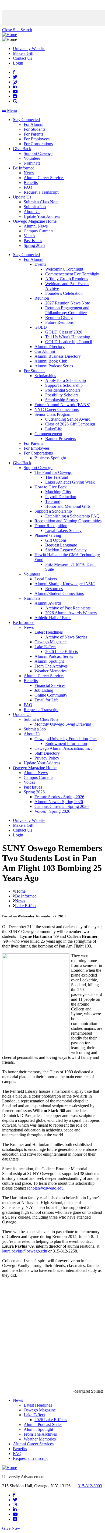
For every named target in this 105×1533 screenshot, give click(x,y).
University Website (29, 48)
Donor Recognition (50, 525)
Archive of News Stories (66, 637)
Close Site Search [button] (17, 29)
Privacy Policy (46, 758)
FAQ (28, 187)
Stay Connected (26, 119)
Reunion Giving (59, 317)
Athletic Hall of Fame (52, 617)
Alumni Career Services (44, 177)
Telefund (52, 501)
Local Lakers (45, 579)
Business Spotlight (50, 458)
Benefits (31, 182)
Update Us (22, 197)
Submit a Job (35, 206)
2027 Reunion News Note (67, 303)
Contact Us (22, 58)
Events (40, 264)
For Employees (37, 139)
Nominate (32, 163)
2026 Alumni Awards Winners (71, 613)
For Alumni (33, 124)
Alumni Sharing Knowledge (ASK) (64, 583)
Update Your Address (42, 216)
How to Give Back (50, 487)
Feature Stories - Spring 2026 (59, 796)
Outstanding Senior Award (67, 419)
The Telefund (56, 477)
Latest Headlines (48, 632)
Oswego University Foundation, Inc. (65, 738)
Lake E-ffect (45, 646)
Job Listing (43, 690)
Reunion (41, 298)
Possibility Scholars (61, 395)
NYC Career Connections (56, 409)
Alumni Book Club (50, 361)
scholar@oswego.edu (45, 1188)
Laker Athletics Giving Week (70, 482)
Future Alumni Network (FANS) (62, 404)
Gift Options (55, 540)
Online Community (50, 695)
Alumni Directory (49, 346)
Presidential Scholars (62, 390)
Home (20, 891)
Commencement (48, 433)
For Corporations (38, 143)
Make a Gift (23, 53)
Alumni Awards (47, 603)
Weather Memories (50, 671)
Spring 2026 (34, 245)
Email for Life (46, 700)
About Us (32, 211)
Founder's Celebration (64, 293)
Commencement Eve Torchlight (72, 274)
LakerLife (53, 429)
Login (18, 63)
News (29, 173)
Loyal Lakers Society (63, 530)
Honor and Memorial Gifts (67, 506)
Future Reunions (59, 322)
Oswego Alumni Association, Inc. (63, 748)
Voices (29, 235)
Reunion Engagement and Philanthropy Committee (67, 310)
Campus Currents (38, 231)
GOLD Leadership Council (68, 341)
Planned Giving (47, 535)
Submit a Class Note (41, 202)
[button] (15, 101)
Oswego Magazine (50, 642)
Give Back (22, 148)
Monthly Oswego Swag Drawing (62, 724)
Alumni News (36, 226)
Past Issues (33, 240)
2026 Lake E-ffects (61, 651)
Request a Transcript (41, 192)
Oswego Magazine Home (35, 221)
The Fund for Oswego (53, 472)
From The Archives (51, 666)
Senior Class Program (52, 414)
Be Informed (23, 168)
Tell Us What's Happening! (68, 337)
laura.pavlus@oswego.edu (24, 1251)
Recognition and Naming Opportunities (68, 521)
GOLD (40, 327)
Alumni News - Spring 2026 (58, 801)
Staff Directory (47, 753)
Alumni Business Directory (57, 356)
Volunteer (32, 158)
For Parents (33, 134)
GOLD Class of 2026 (63, 332)
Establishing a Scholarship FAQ (72, 516)
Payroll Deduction (60, 496)
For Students (34, 129)
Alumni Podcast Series (53, 366)
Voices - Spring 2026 (52, 811)
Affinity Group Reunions (66, 278)
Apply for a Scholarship (65, 380)
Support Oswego (38, 153)
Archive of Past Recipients (67, 608)
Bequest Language (61, 545)
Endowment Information (66, 743)
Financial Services (49, 685)
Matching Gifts (58, 491)
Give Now (11, 1528)
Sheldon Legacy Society (66, 550)
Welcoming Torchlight (64, 269)
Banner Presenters (60, 438)
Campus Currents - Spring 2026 (61, 806)
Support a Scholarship (64, 385)
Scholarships (45, 375)
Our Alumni (44, 351)
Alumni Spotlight (49, 661)
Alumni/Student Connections (59, 593)
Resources (54, 588)
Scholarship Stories (61, 400)
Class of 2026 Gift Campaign (70, 424)
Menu (11, 110)
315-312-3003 (90, 1486)
